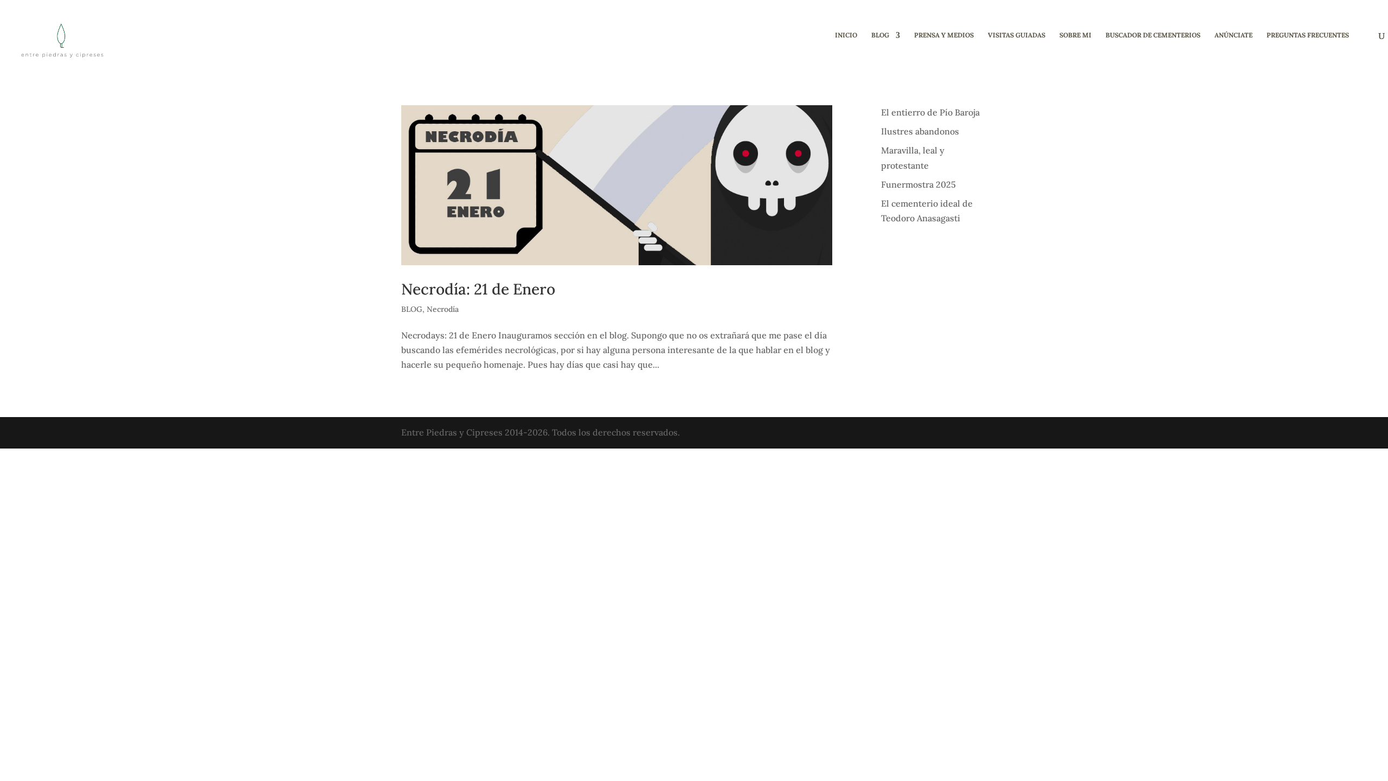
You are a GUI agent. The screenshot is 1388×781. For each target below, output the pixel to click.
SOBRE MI (1075, 35)
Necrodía (443, 309)
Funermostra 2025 (918, 184)
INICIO (846, 35)
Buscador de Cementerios (1153, 35)
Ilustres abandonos (920, 131)
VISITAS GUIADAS (1016, 35)
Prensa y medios (944, 35)
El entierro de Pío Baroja (930, 112)
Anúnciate (1233, 35)
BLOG (880, 35)
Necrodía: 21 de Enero (478, 289)
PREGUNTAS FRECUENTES (1308, 35)
